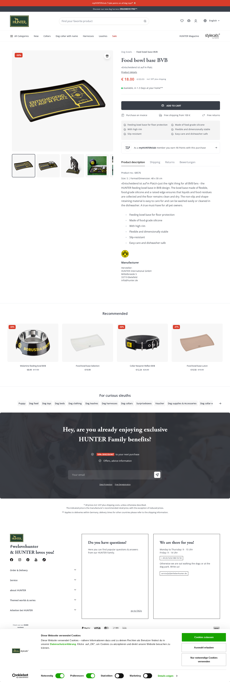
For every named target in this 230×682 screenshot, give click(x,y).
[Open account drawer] (196, 21)
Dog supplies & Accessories (182, 403)
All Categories (21, 36)
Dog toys (46, 403)
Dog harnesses (109, 403)
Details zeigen (165, 675)
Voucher (159, 403)
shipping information (158, 512)
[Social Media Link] (44, 559)
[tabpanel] (170, 226)
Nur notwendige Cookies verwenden (203, 659)
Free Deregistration (123, 484)
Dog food (33, 403)
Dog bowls (126, 51)
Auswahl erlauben (204, 647)
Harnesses (88, 36)
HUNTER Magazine (189, 36)
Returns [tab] (170, 162)
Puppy (22, 403)
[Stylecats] (212, 36)
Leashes (103, 36)
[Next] (220, 403)
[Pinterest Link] (27, 559)
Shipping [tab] (155, 162)
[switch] (90, 675)
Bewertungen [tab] (187, 162)
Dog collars (127, 403)
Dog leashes (91, 403)
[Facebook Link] (11, 559)
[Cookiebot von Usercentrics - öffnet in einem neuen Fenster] (20, 676)
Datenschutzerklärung (63, 644)
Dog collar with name (67, 36)
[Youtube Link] (36, 559)
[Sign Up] (157, 475)
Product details (129, 72)
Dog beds (60, 403)
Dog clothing (75, 403)
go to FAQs (136, 610)
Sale (114, 36)
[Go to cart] (189, 21)
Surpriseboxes (144, 403)
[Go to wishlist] (182, 21)
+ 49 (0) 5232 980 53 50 (171, 558)
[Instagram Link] (19, 559)
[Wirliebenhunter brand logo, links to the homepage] (19, 21)
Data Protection (106, 484)
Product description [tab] (133, 162)
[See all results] (145, 21)
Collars (47, 36)
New (36, 36)
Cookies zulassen (204, 637)
